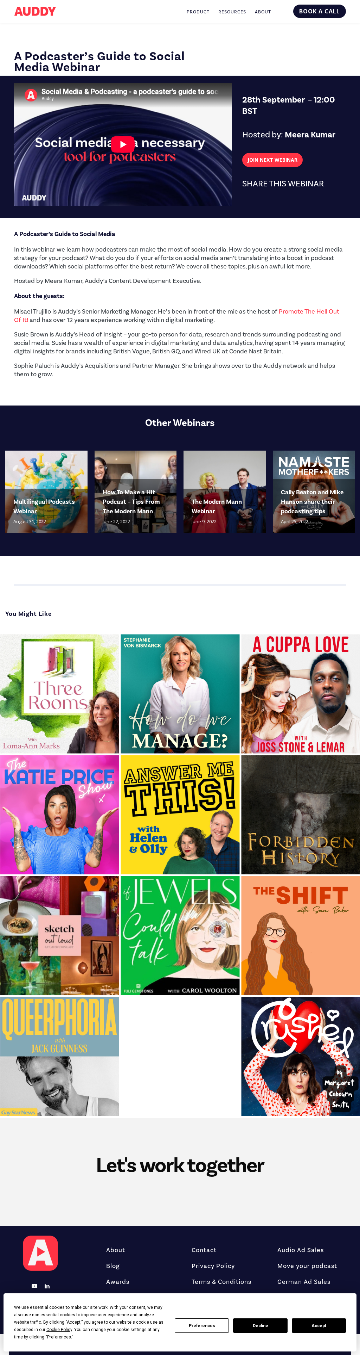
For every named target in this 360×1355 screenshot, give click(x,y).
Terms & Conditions (221, 1282)
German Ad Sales (303, 1282)
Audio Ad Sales (300, 1250)
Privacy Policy (213, 1266)
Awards (117, 1282)
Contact (204, 1250)
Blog (113, 1266)
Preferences (202, 1325)
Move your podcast (307, 1266)
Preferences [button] (59, 1337)
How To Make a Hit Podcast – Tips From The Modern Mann (131, 501)
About (115, 1250)
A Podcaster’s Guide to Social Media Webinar (99, 62)
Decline (260, 1325)
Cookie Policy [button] (59, 1329)
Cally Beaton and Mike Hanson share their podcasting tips (312, 501)
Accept (318, 1325)
